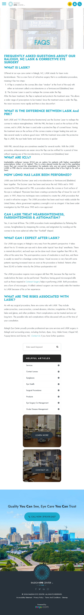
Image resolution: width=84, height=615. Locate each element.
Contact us (35, 335)
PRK (19, 119)
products (29, 396)
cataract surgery (33, 281)
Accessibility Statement (24, 597)
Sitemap (65, 597)
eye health (30, 384)
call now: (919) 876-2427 (43, 516)
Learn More (42, 435)
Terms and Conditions (53, 597)
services (29, 365)
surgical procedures (33, 390)
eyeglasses (30, 378)
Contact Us (42, 470)
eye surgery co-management (37, 403)
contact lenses (32, 371)
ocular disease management (37, 409)
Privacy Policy (38, 597)
